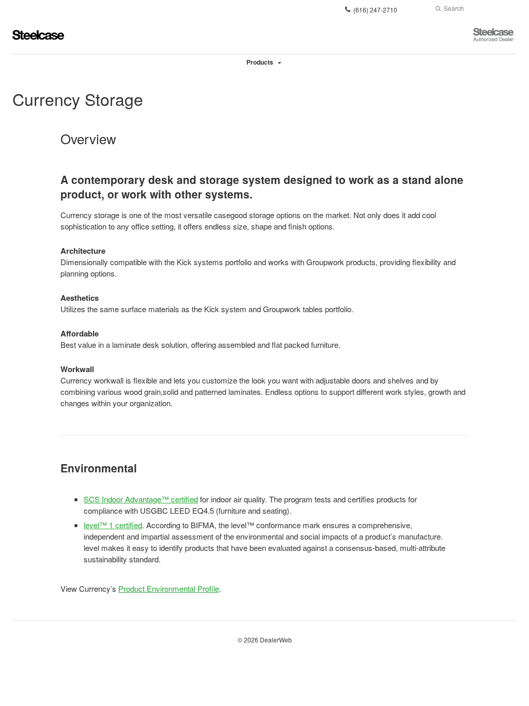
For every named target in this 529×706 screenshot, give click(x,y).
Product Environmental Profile (168, 588)
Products (259, 62)
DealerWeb (276, 639)
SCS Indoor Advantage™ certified (141, 499)
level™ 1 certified (113, 524)
